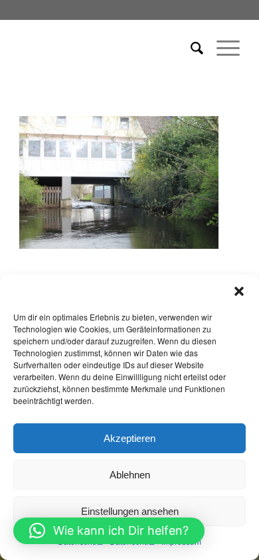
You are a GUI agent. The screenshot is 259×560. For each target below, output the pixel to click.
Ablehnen (130, 474)
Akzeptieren (129, 438)
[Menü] (221, 47)
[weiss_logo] (107, 47)
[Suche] (190, 47)
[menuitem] (190, 47)
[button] (239, 291)
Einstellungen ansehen (130, 511)
